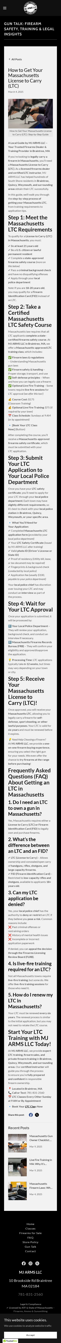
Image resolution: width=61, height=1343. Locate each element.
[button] (5, 8)
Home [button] (30, 1223)
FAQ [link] (30, 1237)
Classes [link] (30, 1228)
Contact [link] (30, 1251)
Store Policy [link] (30, 1242)
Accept (30, 1335)
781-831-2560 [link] (30, 1294)
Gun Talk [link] (30, 1246)
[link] (30, 8)
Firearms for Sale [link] (30, 1233)
